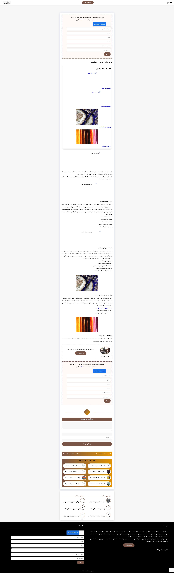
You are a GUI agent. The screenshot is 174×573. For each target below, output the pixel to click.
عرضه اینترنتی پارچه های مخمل (105, 308)
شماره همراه (109, 437)
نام (111, 431)
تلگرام (157, 550)
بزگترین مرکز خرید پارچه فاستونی (71, 454)
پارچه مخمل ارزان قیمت (106, 146)
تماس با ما (165, 550)
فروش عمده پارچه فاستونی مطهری (102, 454)
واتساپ (160, 550)
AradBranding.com (89, 571)
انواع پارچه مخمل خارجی (106, 88)
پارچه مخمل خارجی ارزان (106, 106)
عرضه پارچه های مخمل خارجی (105, 127)
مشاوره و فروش (87, 2)
